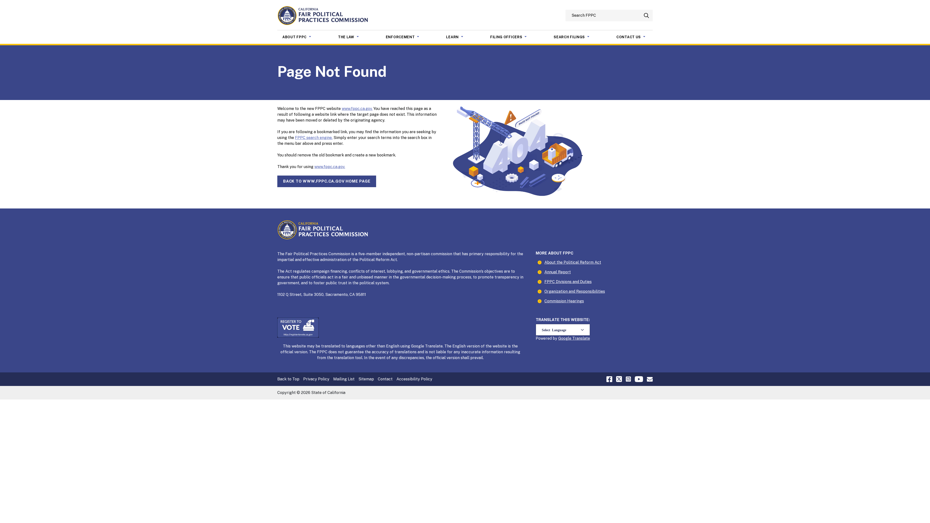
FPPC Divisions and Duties (568, 281)
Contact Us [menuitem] (634, 37)
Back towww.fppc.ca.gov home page (326, 181)
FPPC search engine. (314, 137)
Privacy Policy (316, 379)
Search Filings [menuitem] (575, 37)
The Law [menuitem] (352, 37)
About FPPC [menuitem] (300, 37)
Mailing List (344, 379)
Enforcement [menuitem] (406, 37)
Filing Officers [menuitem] (512, 37)
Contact (385, 379)
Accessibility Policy (414, 379)
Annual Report (557, 272)
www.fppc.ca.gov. (357, 108)
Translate (581, 338)
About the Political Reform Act (572, 262)
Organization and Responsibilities (574, 291)
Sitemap (366, 379)
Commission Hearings (564, 301)
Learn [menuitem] (458, 37)
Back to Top (288, 379)
